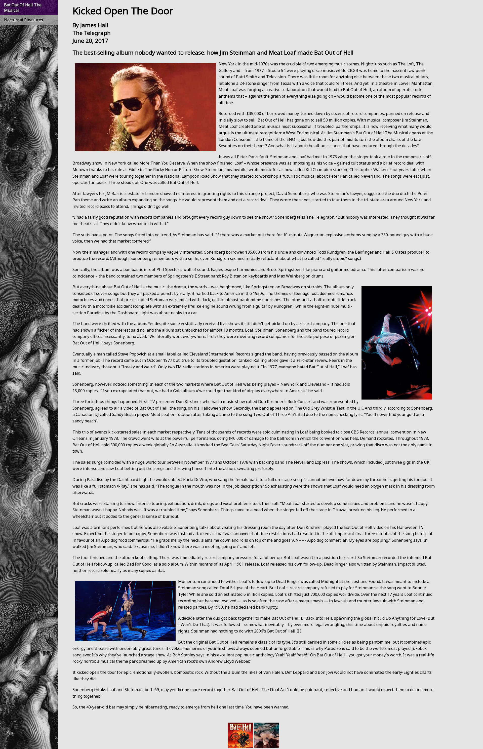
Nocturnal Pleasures (23, 20)
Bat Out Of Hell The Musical (23, 7)
